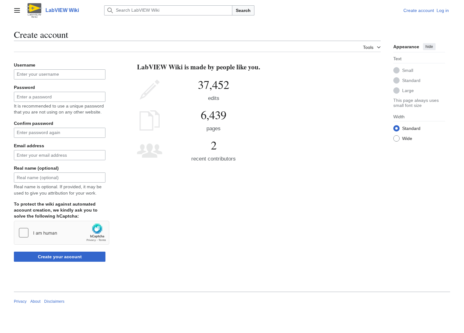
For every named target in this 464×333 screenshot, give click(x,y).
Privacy (20, 301)
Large (408, 90)
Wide (407, 138)
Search (243, 10)
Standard (411, 80)
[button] (17, 10)
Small (407, 70)
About (35, 301)
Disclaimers (54, 301)
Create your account (60, 256)
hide (429, 46)
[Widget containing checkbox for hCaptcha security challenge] (61, 233)
